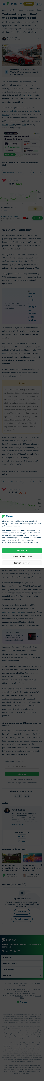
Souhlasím (22, 550)
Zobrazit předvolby (22, 563)
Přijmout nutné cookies (22, 557)
